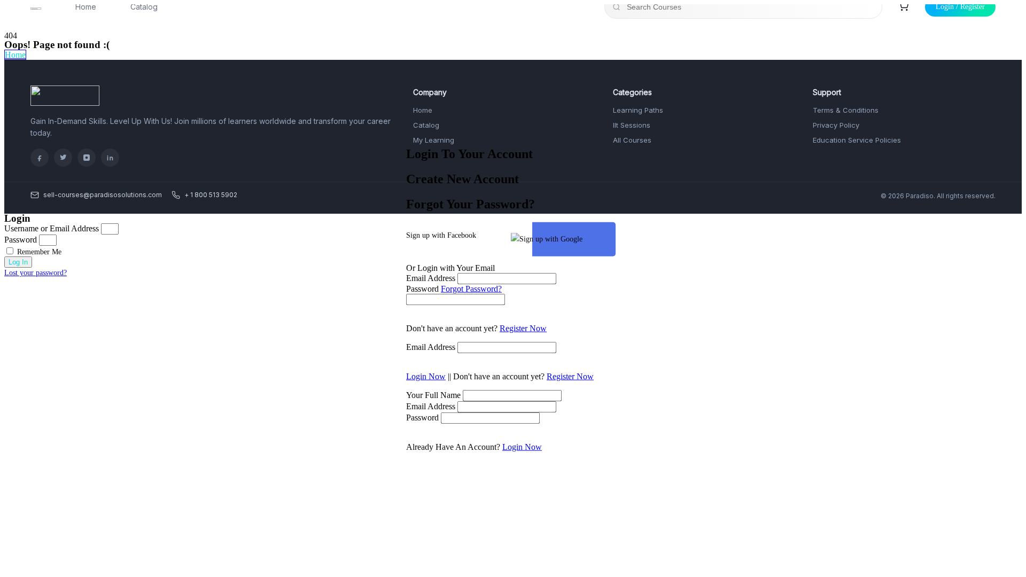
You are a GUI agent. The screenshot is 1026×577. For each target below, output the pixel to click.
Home (422, 110)
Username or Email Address (51, 228)
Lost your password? (35, 273)
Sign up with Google (550, 239)
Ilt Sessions (631, 125)
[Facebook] (39, 158)
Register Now (523, 327)
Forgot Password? (471, 288)
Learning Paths (638, 110)
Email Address (430, 277)
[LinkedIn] (110, 158)
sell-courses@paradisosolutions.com (102, 195)
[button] (15, 55)
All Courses (632, 140)
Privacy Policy (836, 125)
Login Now (426, 375)
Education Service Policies (857, 140)
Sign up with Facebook (441, 235)
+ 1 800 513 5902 (210, 195)
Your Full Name (433, 394)
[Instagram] (86, 158)
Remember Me (38, 252)
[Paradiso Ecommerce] (64, 103)
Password (422, 288)
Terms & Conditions (846, 110)
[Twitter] (63, 158)
